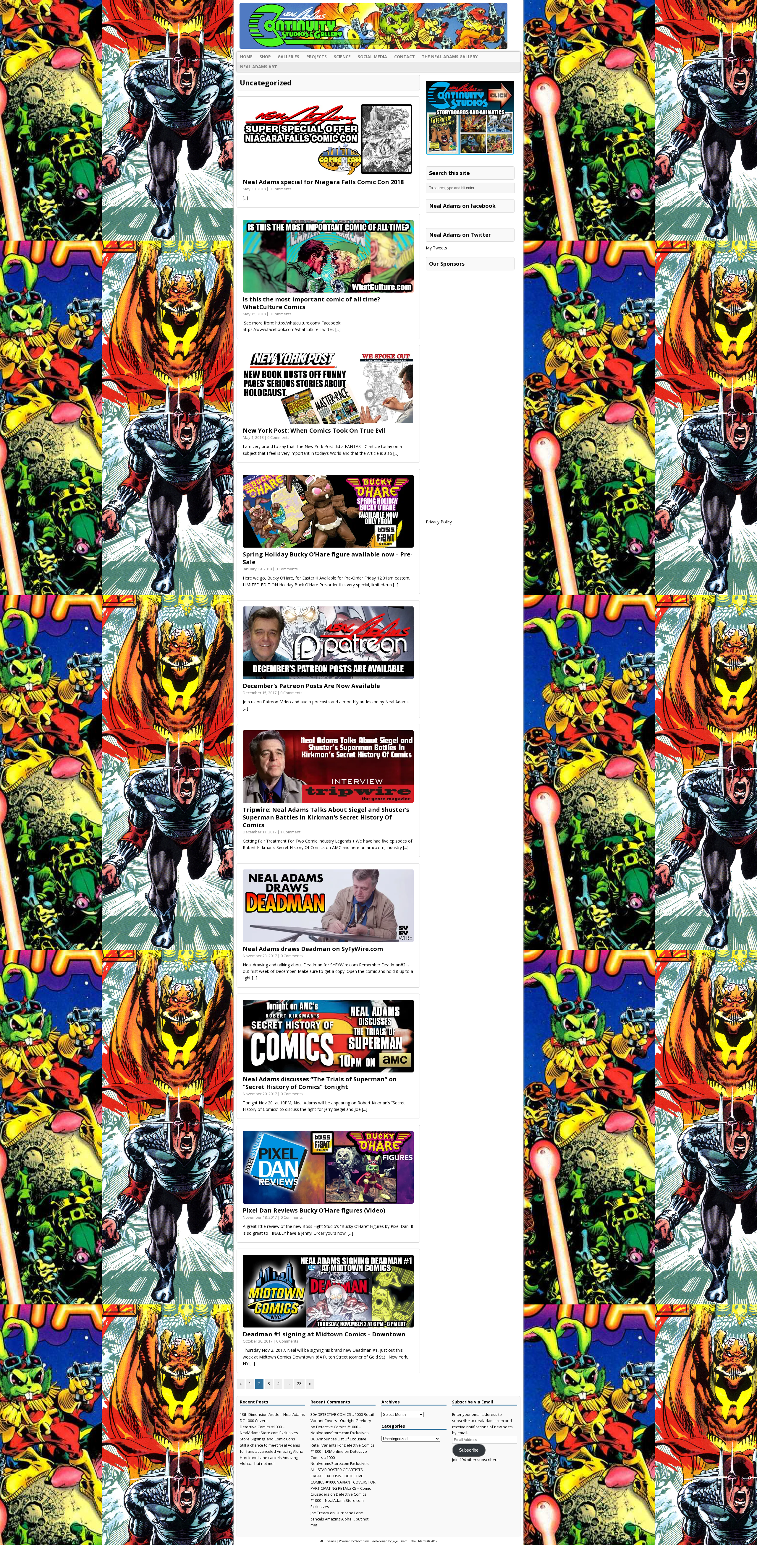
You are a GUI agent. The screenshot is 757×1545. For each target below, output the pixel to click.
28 (299, 1383)
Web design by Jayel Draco (389, 1541)
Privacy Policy (439, 522)
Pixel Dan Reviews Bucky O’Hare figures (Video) (314, 1210)
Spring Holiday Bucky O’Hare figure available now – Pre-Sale (328, 558)
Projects (316, 56)
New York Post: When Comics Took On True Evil (314, 430)
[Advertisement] (470, 310)
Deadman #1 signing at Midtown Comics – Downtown (324, 1334)
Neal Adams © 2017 (424, 1541)
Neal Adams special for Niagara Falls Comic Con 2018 (323, 182)
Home (246, 56)
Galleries (288, 56)
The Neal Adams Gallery (450, 56)
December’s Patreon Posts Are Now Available (311, 686)
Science (342, 56)
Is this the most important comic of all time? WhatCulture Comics (311, 303)
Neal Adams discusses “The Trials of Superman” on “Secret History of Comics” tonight (320, 1083)
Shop (265, 56)
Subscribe (468, 1450)
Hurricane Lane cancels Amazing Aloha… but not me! (339, 1519)
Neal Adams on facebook (462, 205)
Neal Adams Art (258, 66)
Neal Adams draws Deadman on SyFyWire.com (313, 949)
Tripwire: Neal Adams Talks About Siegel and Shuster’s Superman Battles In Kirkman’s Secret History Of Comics (326, 817)
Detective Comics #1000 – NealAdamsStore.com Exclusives (338, 1500)
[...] (245, 198)
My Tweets (436, 248)
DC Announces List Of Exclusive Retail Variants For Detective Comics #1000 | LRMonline (342, 1445)
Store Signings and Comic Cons (267, 1439)
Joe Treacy (319, 1512)
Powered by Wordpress (354, 1541)
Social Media (372, 56)
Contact (404, 56)
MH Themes (327, 1541)
